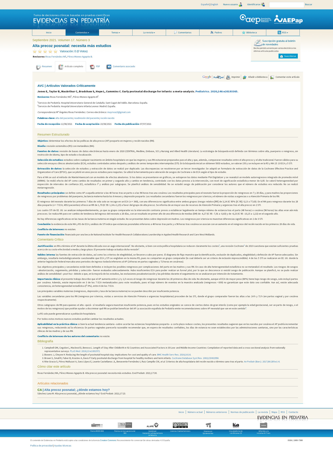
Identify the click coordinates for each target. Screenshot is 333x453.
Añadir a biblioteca (257, 76)
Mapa (274, 412)
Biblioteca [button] (251, 32)
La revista (263, 412)
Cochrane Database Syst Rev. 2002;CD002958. (195, 358)
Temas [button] (115, 32)
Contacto (293, 412)
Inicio (49, 32)
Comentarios (184, 32)
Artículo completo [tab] (74, 66)
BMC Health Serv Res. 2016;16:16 (174, 354)
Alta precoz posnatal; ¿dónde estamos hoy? (77, 390)
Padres (218, 32)
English (214, 4)
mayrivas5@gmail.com (119, 112)
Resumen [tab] (47, 66)
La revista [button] (148, 32)
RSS (283, 412)
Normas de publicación (242, 412)
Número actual (195, 412)
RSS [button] (284, 32)
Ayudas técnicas (62, 445)
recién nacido (107, 118)
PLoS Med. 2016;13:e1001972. (85, 351)
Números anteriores (216, 412)
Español (205, 4)
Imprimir (235, 76)
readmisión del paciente (86, 118)
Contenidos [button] (81, 32)
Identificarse (254, 4)
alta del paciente (64, 118)
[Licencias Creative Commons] (180, 424)
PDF (98, 66)
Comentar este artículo (287, 76)
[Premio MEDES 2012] (97, 424)
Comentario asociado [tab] (124, 66)
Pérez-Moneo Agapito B (79, 56)
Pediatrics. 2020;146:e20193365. (216, 91)
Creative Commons (108, 440)
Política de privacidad (41, 445)
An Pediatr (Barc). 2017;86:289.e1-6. (262, 361)
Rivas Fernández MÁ (55, 56)
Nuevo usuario (230, 4)
